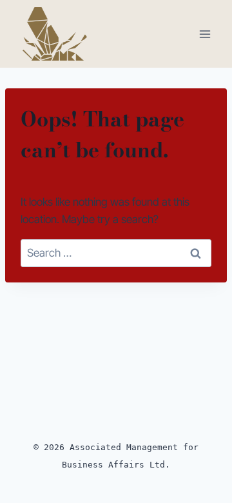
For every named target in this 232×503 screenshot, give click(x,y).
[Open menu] (205, 34)
